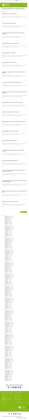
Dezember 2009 (7, 358)
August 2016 (7, 277)
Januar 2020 (7, 236)
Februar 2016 (7, 283)
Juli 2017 (6, 266)
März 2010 (6, 354)
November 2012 (7, 323)
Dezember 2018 (7, 250)
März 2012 (6, 330)
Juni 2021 (6, 219)
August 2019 (7, 241)
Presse (14, 416)
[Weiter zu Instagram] (11, 387)
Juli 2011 (6, 338)
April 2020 (6, 233)
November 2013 (7, 311)
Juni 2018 (6, 255)
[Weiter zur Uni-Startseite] (7, 5)
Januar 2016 (7, 284)
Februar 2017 (7, 271)
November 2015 (7, 287)
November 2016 (7, 275)
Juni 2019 (6, 243)
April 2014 (6, 305)
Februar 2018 (7, 259)
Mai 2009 (6, 364)
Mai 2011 (6, 340)
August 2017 (7, 265)
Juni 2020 (6, 231)
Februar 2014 (7, 307)
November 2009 (7, 359)
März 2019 (6, 246)
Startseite (3, 11)
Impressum (3, 416)
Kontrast (4, 0)
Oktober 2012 (7, 324)
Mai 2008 (6, 376)
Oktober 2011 (7, 336)
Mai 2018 (6, 256)
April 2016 (6, 281)
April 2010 (6, 353)
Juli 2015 (6, 290)
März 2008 (6, 378)
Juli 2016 (6, 278)
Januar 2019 (7, 248)
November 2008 (7, 371)
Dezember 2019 (7, 238)
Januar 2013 (7, 320)
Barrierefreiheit (17, 416)
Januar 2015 (7, 296)
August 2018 (7, 253)
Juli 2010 (6, 350)
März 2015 (6, 294)
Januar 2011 (7, 344)
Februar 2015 (7, 295)
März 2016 (6, 282)
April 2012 (6, 329)
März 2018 (6, 258)
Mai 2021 (6, 220)
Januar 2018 (7, 260)
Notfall (14, 0)
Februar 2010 (7, 355)
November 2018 (7, 251)
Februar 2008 (7, 379)
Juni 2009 (6, 363)
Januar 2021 (7, 224)
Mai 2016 (6, 280)
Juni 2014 (6, 303)
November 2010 (7, 347)
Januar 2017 (7, 272)
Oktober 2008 (7, 372)
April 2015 (6, 293)
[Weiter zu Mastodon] (20, 387)
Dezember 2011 (7, 334)
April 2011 (6, 341)
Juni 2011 (6, 339)
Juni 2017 (6, 267)
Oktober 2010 (7, 348)
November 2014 (7, 299)
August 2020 (7, 229)
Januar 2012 (7, 332)
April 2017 (6, 269)
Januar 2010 (7, 356)
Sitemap (21, 416)
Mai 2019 (6, 244)
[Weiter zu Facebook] (8, 387)
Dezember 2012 (7, 322)
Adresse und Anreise (18, 401)
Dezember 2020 (7, 226)
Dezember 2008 (7, 370)
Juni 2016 (6, 279)
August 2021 (7, 217)
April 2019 (6, 245)
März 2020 (6, 234)
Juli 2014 (6, 302)
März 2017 (6, 270)
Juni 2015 (6, 291)
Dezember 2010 (7, 346)
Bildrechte (11, 416)
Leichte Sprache (18, 0)
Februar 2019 (7, 247)
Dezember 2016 (7, 274)
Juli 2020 (6, 230)
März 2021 (6, 222)
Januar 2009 (7, 368)
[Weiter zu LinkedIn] (16, 387)
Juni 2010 (6, 351)
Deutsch (23, 0)
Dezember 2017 (7, 262)
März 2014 (6, 306)
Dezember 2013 (7, 310)
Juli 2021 (6, 218)
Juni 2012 (6, 327)
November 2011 (7, 335)
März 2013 (6, 318)
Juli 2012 (6, 326)
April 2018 (6, 257)
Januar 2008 (7, 380)
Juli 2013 (6, 314)
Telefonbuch (8, 0)
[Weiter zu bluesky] (18, 387)
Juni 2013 (6, 315)
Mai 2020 (6, 232)
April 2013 (6, 317)
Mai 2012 (6, 328)
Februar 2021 (7, 223)
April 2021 (6, 221)
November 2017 (7, 263)
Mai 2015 (6, 292)
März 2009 (6, 366)
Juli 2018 (6, 254)
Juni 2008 (6, 375)
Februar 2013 (7, 319)
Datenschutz (7, 416)
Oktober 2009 (7, 360)
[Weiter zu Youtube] (13, 387)
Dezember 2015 (7, 286)
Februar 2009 (7, 367)
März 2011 (6, 342)
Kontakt (3, 401)
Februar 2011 (7, 343)
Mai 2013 (6, 316)
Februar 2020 (7, 235)
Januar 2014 (7, 308)
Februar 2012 (7, 331)
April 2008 (6, 377)
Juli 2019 (6, 242)
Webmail (12, 0)
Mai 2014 (6, 304)
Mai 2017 (6, 268)
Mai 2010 (6, 352)
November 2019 (7, 239)
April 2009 (6, 365)
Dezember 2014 (7, 298)
